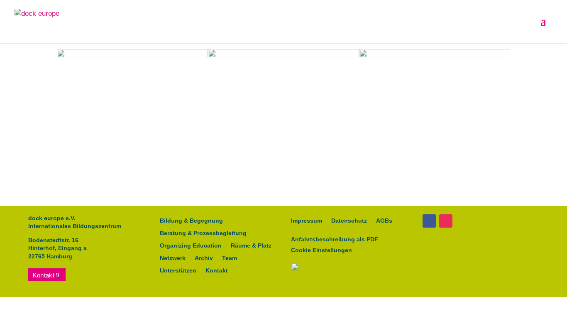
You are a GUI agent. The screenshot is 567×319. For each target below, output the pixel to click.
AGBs (384, 221)
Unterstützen (178, 270)
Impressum (306, 221)
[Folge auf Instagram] (445, 221)
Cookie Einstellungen (321, 250)
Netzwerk (173, 258)
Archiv (204, 258)
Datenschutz (349, 221)
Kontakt (43, 275)
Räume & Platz (251, 246)
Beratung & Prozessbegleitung (203, 233)
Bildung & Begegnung (191, 221)
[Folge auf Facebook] (429, 221)
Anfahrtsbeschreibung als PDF (334, 239)
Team (229, 258)
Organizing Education (191, 246)
